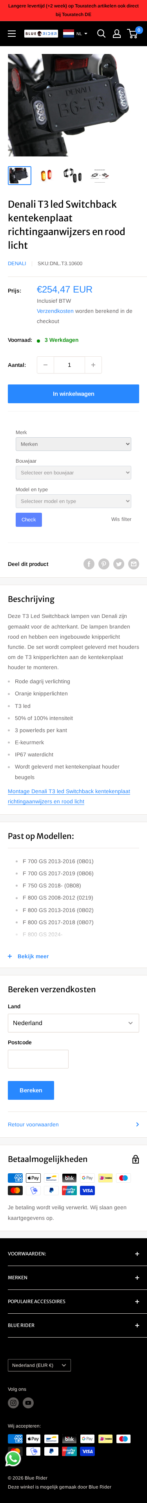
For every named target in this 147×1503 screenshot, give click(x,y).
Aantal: (17, 365)
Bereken (31, 1090)
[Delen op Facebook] (88, 563)
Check (29, 520)
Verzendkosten (55, 311)
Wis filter (121, 519)
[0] (133, 33)
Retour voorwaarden (33, 1124)
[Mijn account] (117, 33)
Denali (17, 263)
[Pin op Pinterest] (103, 563)
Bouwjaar (26, 461)
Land (14, 1006)
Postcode (20, 1042)
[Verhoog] (93, 365)
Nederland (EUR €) (32, 1365)
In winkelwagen (73, 393)
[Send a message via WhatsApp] (13, 1458)
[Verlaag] (45, 365)
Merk (21, 432)
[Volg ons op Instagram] (13, 1402)
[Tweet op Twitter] (118, 563)
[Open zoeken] (101, 33)
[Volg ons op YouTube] (28, 1402)
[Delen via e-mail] (133, 563)
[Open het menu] (12, 34)
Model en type (32, 489)
